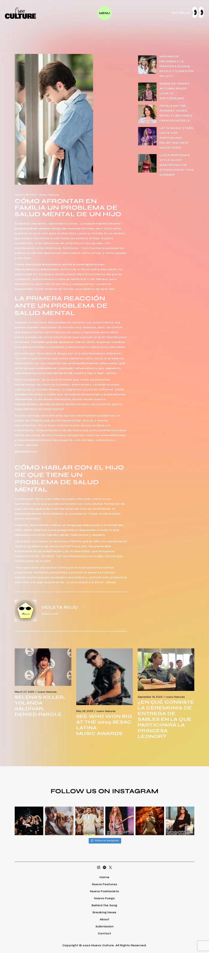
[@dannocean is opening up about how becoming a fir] (59, 821)
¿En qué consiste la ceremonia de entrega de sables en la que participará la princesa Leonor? (166, 719)
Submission (105, 926)
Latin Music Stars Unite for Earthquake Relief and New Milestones (176, 137)
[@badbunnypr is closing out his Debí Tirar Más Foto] (89, 821)
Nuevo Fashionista (104, 891)
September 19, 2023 (150, 697)
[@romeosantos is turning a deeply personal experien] (150, 821)
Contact (104, 933)
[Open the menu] (105, 13)
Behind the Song (104, 905)
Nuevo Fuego (104, 898)
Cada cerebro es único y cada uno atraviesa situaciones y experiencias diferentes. (70, 394)
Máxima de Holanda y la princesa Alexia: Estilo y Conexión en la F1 (176, 66)
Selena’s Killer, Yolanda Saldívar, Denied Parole (40, 705)
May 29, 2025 (84, 711)
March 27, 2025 (24, 692)
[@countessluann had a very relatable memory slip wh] (180, 821)
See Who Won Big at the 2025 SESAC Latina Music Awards (104, 724)
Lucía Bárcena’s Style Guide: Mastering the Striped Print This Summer (177, 164)
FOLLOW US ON (81, 791)
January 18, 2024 (25, 194)
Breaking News (104, 912)
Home (104, 877)
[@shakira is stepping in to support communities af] (119, 821)
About (104, 919)
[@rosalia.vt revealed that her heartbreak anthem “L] (29, 821)
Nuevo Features (49, 194)
